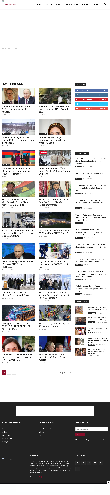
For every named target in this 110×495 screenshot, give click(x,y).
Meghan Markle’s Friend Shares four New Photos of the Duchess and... (97, 309)
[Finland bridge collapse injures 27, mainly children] (55, 313)
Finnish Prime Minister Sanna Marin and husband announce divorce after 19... (17, 357)
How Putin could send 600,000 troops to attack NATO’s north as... (54, 109)
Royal (58, 4)
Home (4, 48)
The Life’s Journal (45, 429)
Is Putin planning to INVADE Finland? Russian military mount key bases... (18, 140)
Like (105, 90)
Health (90, 332)
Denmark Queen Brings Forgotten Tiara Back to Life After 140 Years (53, 140)
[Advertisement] (55, 24)
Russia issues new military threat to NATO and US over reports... (52, 357)
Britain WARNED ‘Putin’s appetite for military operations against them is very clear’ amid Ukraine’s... (91, 274)
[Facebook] (77, 463)
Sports (41, 258)
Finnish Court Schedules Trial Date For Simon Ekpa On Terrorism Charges (53, 202)
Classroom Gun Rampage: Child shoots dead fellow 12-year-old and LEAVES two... (18, 233)
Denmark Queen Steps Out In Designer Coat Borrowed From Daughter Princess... (17, 171)
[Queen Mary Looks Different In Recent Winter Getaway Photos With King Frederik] (55, 158)
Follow (103, 95)
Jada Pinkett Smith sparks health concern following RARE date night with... (97, 351)
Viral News (6, 289)
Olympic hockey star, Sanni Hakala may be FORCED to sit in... (53, 264)
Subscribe (102, 108)
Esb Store (42, 432)
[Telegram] (95, 463)
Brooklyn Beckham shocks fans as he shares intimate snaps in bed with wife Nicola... (90, 247)
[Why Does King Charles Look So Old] (80, 331)
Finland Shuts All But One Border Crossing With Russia (16, 294)
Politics (48, 4)
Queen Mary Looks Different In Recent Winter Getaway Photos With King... (54, 171)
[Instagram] (83, 463)
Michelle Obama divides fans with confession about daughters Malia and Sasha (90, 288)
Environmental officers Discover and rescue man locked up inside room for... (98, 340)
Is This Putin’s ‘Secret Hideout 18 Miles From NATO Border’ (54, 232)
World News (6, 103)
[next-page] (14, 372)
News (39, 4)
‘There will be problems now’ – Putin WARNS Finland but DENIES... (17, 264)
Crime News (6, 196)
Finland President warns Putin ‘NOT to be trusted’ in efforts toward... (17, 109)
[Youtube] (77, 469)
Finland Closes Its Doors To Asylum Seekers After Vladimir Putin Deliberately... (54, 295)
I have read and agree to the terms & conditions (91, 440)
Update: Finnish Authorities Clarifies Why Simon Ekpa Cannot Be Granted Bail (15, 202)
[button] (105, 4)
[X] (101, 463)
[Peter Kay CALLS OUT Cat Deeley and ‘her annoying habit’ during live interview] (80, 321)
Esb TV (41, 435)
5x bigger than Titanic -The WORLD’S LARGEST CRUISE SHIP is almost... (16, 326)
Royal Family (43, 134)
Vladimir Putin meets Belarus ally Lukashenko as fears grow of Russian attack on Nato (90, 217)
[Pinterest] (89, 463)
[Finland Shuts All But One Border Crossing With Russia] (18, 282)
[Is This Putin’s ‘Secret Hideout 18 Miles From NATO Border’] (55, 220)
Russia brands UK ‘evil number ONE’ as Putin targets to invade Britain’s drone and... (90, 188)
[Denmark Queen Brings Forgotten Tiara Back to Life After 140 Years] (55, 127)
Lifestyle (86, 4)
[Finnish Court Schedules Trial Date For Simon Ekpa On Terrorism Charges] (55, 189)
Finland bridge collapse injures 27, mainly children (54, 325)
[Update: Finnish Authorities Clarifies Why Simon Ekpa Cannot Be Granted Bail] (18, 189)
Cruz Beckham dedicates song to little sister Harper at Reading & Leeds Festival (90, 161)
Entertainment (71, 4)
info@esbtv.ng (43, 477)
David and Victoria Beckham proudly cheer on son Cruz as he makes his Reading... (89, 202)
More (96, 4)
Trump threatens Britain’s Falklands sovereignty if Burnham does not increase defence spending (89, 232)
